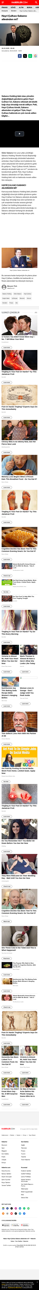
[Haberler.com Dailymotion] (24, 1213)
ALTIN (21, 7)
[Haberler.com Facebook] (7, 1208)
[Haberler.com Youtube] (11, 1213)
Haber (12, 1241)
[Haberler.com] (8, 1129)
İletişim (18, 1135)
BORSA (29, 7)
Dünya (4, 1162)
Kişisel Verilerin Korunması (26, 1180)
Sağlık (23, 1145)
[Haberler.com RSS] (3, 1213)
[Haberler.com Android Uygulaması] (15, 1225)
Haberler (4, 1142)
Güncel (29, 298)
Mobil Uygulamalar (27, 1192)
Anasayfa (5, 11)
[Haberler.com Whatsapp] (24, 1208)
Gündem (13, 11)
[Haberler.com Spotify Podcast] (28, 1208)
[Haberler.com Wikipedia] (7, 1213)
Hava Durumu (6, 1171)
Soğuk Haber (6, 298)
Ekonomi (22, 298)
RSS (22, 1194)
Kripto (3, 1157)
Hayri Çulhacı (27, 294)
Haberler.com (6, 1167)
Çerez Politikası (26, 1176)
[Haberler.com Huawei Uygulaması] (25, 1225)
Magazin (4, 1151)
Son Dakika (5, 1154)
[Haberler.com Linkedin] (20, 1208)
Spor (3, 1148)
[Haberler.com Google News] (3, 1208)
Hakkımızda (5, 1135)
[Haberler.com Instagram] (15, 1208)
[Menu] (3, 2)
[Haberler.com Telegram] (20, 1213)
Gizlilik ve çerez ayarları (9, 1245)
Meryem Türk (12, 286)
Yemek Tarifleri (6, 1185)
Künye (24, 1135)
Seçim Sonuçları (7, 1176)
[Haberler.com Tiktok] (15, 1213)
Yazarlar (23, 1157)
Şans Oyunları (6, 1179)
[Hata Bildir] (20, 1245)
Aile (17, 303)
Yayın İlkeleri (32, 1135)
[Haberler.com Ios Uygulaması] (6, 1225)
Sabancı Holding (6, 294)
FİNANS (5, 7)
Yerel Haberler (25, 1159)
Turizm (23, 1154)
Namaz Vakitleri (6, 1174)
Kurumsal (24, 1167)
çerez (3, 1284)
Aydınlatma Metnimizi (15, 1287)
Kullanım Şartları (26, 1171)
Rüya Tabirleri (6, 1182)
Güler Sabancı (18, 294)
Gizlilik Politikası (26, 1174)
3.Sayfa (4, 1159)
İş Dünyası (14, 298)
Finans (11, 303)
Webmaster (24, 1189)
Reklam (12, 1135)
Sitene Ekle (24, 1197)
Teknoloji (24, 1148)
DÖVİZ (13, 7)
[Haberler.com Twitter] (11, 1208)
